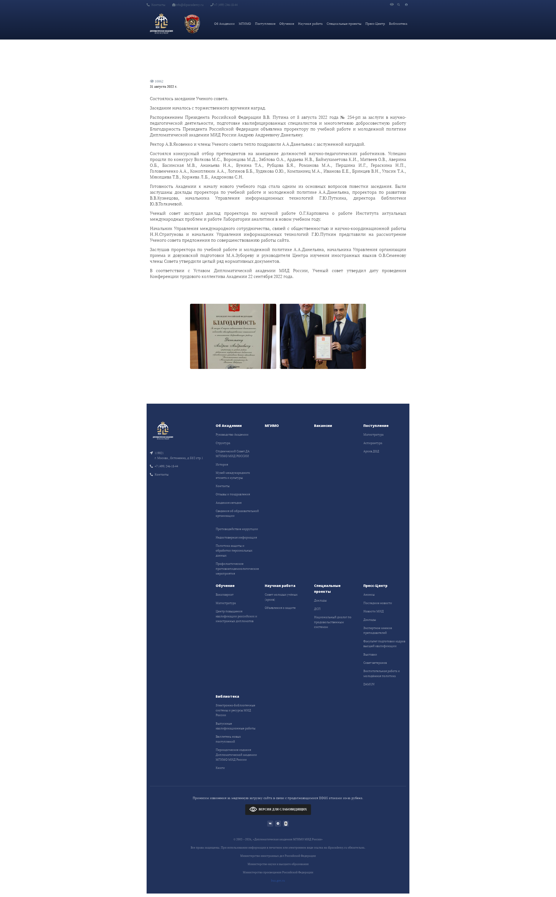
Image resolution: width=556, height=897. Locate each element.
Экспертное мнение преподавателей (377, 630)
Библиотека (398, 23)
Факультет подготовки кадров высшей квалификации (384, 643)
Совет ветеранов (375, 663)
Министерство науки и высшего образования (278, 864)
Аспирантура (372, 443)
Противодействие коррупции (237, 529)
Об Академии (224, 23)
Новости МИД (373, 611)
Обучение (286, 23)
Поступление (265, 23)
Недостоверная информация (236, 537)
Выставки (370, 654)
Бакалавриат (224, 594)
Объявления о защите (280, 608)
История (222, 464)
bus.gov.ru (278, 880)
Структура (223, 443)
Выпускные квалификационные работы (235, 725)
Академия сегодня (229, 503)
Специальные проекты (344, 23)
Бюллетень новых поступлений (228, 738)
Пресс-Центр (375, 23)
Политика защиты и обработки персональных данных (234, 550)
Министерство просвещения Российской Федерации (278, 872)
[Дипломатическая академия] (161, 24)
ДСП (317, 609)
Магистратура (373, 434)
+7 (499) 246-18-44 (225, 5)
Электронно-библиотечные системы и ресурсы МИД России (235, 710)
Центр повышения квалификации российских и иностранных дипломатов (236, 616)
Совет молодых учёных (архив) (281, 596)
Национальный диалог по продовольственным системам (332, 622)
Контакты (158, 5)
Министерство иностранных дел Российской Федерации (278, 856)
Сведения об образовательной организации (237, 513)
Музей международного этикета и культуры (233, 475)
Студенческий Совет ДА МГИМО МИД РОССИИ (233, 453)
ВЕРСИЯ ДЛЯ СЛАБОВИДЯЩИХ (283, 809)
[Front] (163, 430)
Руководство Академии (232, 434)
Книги (220, 768)
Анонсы (369, 594)
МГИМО (245, 23)
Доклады (320, 600)
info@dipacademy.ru (189, 5)
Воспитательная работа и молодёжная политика (381, 673)
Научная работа (310, 23)
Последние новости (377, 603)
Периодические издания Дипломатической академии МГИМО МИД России (236, 755)
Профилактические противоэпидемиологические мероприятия (237, 569)
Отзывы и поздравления (233, 494)
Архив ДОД (371, 451)
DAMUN (368, 684)
